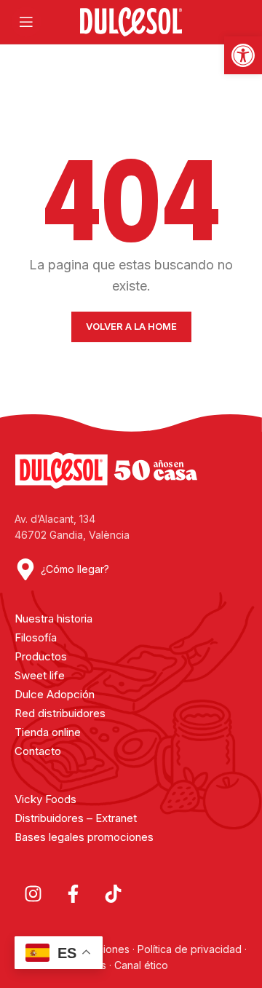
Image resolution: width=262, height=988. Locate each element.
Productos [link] (41, 656)
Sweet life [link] (40, 675)
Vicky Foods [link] (45, 799)
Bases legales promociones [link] (84, 837)
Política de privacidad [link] (190, 949)
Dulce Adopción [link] (55, 694)
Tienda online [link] (48, 732)
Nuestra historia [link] (53, 618)
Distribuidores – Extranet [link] (76, 818)
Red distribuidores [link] (60, 713)
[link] (243, 55)
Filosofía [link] (36, 637)
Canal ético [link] (141, 965)
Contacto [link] (38, 751)
